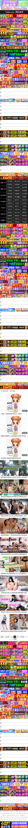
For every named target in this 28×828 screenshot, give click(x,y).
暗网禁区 (9, 215)
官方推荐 (3, 201)
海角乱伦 (17, 215)
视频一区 (3, 182)
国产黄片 (9, 212)
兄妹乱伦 (17, 218)
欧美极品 (17, 184)
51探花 (24, 206)
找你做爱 (24, 193)
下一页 (22, 636)
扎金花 (17, 203)
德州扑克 (24, 200)
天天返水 (24, 203)
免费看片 (3, 220)
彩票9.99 (9, 203)
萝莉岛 (24, 209)
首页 (2, 636)
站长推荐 (3, 195)
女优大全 (17, 209)
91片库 (10, 209)
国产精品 (9, 181)
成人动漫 (24, 184)
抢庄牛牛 (17, 200)
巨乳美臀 (24, 187)
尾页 (15, 639)
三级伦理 (9, 187)
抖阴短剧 (17, 222)
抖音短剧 (9, 206)
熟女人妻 (17, 212)
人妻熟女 (9, 190)
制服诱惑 (24, 215)
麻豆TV (17, 206)
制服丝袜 (17, 190)
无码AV (3, 207)
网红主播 (17, 181)
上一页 (7, 636)
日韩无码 (24, 222)
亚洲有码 (9, 184)
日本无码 (24, 181)
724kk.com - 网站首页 (14, 12)
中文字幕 (17, 187)
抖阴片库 (3, 214)
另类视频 (24, 190)
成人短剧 (24, 218)
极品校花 (9, 222)
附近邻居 (9, 193)
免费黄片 (24, 212)
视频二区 (3, 189)
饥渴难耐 (17, 193)
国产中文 (9, 218)
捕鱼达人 (9, 200)
